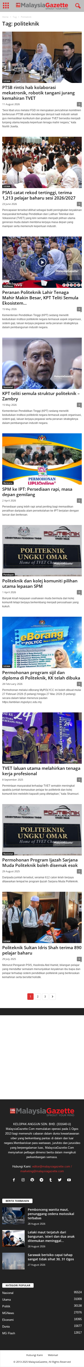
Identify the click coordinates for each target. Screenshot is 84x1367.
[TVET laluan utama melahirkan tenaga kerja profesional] (42, 738)
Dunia (6, 1326)
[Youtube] (69, 1180)
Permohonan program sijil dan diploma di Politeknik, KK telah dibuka (41, 675)
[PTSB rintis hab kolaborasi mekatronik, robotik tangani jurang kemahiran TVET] (42, 57)
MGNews (8, 286)
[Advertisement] (42, 1057)
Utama (6, 1299)
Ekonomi (8, 1319)
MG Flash (8, 1333)
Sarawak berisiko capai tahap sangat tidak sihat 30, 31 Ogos (51, 1257)
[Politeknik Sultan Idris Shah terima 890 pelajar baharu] (42, 917)
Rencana (8, 482)
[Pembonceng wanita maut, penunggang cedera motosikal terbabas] (13, 1215)
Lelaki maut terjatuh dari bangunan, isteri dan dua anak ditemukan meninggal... (51, 1236)
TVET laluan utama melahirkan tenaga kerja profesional (41, 771)
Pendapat (8, 574)
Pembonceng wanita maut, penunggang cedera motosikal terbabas (51, 1213)
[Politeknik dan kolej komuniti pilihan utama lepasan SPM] (42, 550)
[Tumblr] (51, 1180)
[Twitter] (60, 1180)
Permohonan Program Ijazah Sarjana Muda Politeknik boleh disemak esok (40, 862)
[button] (77, 6)
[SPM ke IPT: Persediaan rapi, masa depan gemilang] (42, 459)
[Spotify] (33, 1180)
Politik (6, 1306)
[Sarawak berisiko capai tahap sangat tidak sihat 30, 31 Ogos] (13, 1261)
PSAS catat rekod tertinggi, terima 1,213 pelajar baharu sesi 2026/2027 (38, 195)
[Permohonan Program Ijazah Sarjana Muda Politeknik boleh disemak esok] (42, 829)
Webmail (53, 1355)
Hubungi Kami (34, 1355)
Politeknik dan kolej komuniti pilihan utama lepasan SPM (40, 583)
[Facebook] (14, 1180)
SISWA (6, 81)
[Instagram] (24, 1180)
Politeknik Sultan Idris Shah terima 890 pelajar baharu (42, 950)
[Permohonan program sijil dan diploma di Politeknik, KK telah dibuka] (42, 642)
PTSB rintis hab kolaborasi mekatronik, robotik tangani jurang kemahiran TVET (38, 93)
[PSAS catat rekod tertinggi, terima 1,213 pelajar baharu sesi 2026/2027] (42, 162)
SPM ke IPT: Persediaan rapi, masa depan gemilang (37, 491)
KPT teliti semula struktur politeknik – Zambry (41, 396)
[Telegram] (42, 1180)
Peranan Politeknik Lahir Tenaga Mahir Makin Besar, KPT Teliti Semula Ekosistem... (40, 297)
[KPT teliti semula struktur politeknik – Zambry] (42, 363)
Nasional (8, 387)
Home (5, 16)
